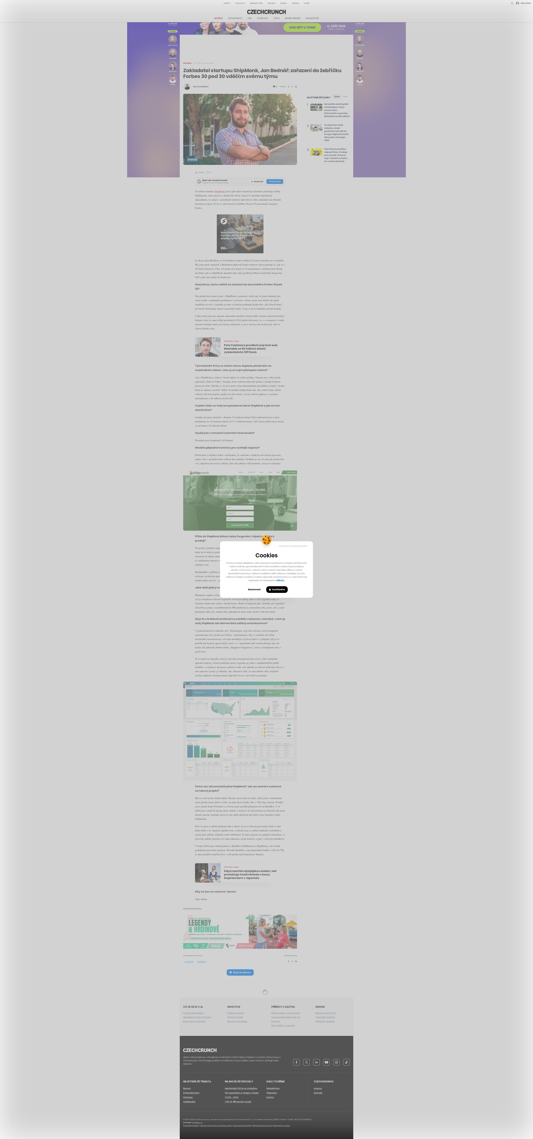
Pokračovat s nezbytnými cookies (293, 546)
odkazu (280, 580)
